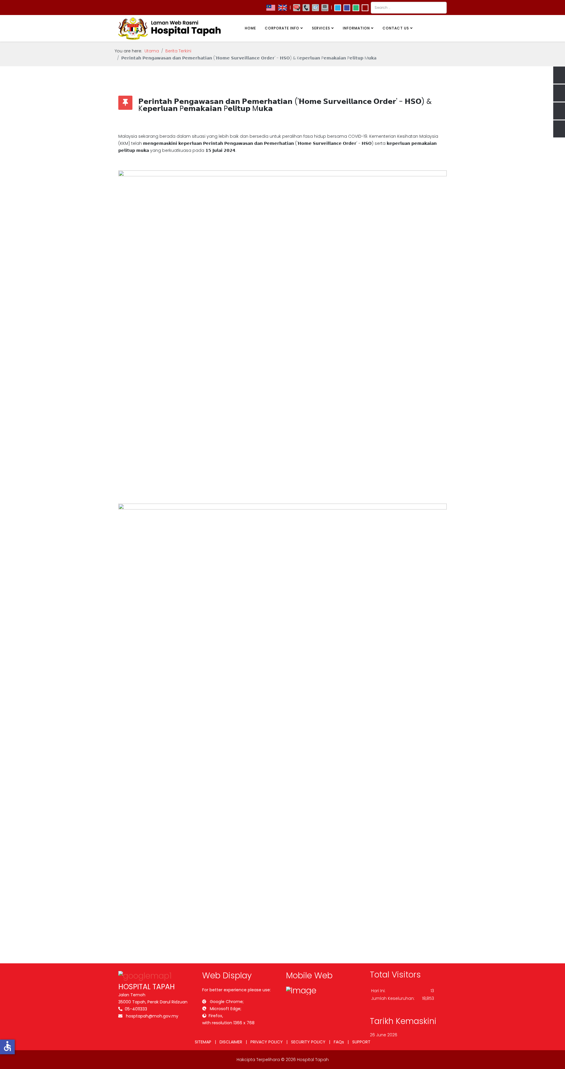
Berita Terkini (178, 51)
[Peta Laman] (324, 7)
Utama (151, 51)
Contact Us (396, 28)
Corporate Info (282, 28)
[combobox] (409, 8)
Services (321, 28)
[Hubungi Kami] (306, 7)
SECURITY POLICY (308, 1042)
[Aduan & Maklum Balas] (315, 7)
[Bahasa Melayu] (270, 7)
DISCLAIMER (231, 1042)
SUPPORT (361, 1042)
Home (250, 28)
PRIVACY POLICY (266, 1042)
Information (356, 28)
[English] (282, 7)
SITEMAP (203, 1042)
